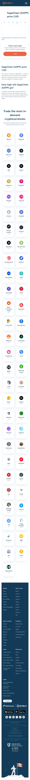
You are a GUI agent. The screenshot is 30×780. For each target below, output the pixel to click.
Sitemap (5, 610)
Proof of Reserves (20, 663)
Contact (5, 604)
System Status (19, 668)
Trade (15, 54)
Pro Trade (18, 626)
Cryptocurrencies (7, 652)
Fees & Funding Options (21, 671)
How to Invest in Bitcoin (8, 660)
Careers (5, 602)
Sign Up (5, 594)
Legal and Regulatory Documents (8, 683)
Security (17, 660)
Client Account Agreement (6, 687)
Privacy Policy (6, 690)
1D (8, 22)
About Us (5, 596)
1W (13, 22)
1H (4, 22)
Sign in (4, 591)
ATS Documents (6, 696)
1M (17, 22)
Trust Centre (18, 665)
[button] (25, 3)
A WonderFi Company (15, 722)
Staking (17, 629)
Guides (17, 652)
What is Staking (6, 663)
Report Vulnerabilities (8, 607)
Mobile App (18, 637)
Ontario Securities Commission (15, 732)
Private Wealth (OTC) (20, 632)
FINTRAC (15, 729)
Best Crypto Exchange (8, 665)
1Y (21, 22)
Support (17, 673)
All (25, 22)
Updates (17, 657)
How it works (6, 655)
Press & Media (6, 599)
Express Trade (19, 624)
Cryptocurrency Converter (6, 669)
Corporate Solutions (20, 634)
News (17, 655)
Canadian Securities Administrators (15, 735)
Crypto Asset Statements (8, 693)
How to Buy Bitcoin (7, 657)
